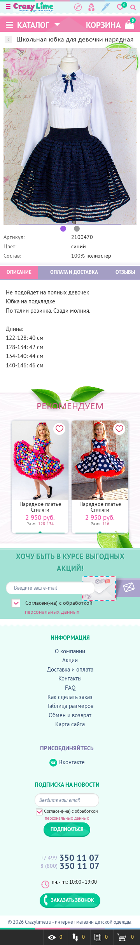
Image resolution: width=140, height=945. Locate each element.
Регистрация (105, 7)
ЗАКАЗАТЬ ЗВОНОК (72, 900)
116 (105, 523)
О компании (70, 651)
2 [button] (77, 229)
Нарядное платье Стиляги (40, 506)
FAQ (70, 687)
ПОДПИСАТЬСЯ (115, 587)
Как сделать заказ (70, 697)
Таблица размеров (70, 706)
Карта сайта (70, 724)
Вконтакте (72, 762)
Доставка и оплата (70, 669)
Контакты (70, 678)
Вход (91, 7)
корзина (110, 24)
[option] (70, 136)
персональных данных (52, 611)
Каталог (32, 25)
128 (41, 523)
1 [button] (63, 229)
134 (50, 523)
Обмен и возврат (70, 715)
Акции (70, 660)
